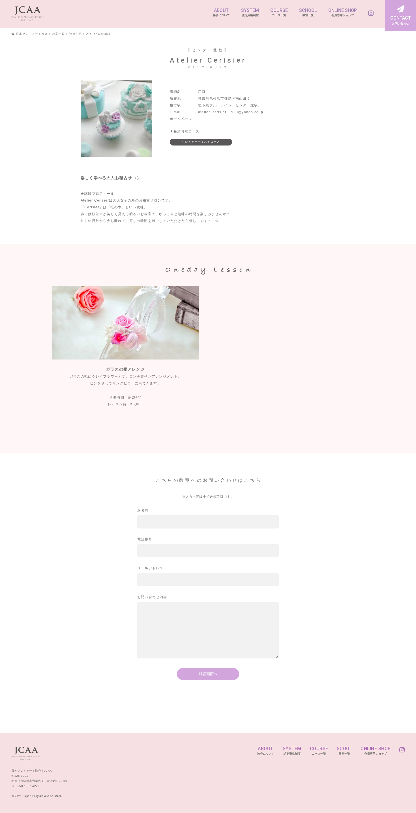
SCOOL (344, 750)
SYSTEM (250, 12)
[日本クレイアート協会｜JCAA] (26, 13)
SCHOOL (308, 12)
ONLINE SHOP (342, 12)
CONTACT (400, 20)
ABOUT (221, 12)
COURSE (279, 12)
